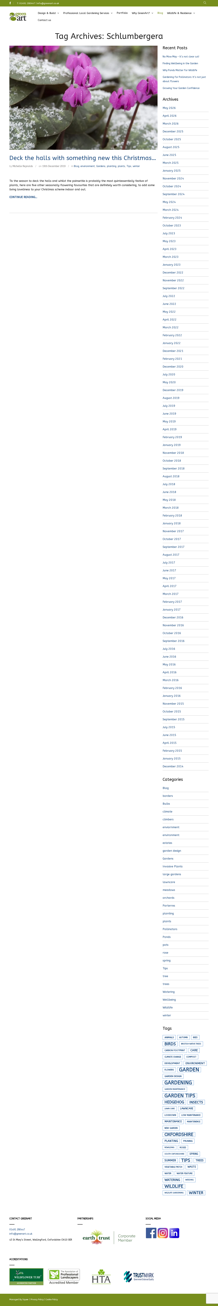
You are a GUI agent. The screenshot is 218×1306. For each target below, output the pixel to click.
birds (170, 1044)
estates (167, 843)
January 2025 (172, 170)
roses (183, 1147)
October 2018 (172, 460)
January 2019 (172, 445)
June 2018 (169, 492)
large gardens (172, 874)
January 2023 (172, 264)
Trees (200, 1160)
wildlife (174, 1186)
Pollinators (170, 929)
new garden (171, 1128)
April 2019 (170, 429)
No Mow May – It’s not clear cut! (181, 56)
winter (136, 166)
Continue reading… (23, 197)
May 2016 (169, 664)
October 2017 (172, 539)
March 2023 (171, 257)
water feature (184, 1173)
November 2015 (173, 703)
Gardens (100, 166)
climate (167, 811)
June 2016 (169, 656)
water (168, 1173)
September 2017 (174, 547)
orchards (168, 897)
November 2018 (173, 452)
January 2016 (172, 695)
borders (168, 796)
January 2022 (172, 343)
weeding (189, 1180)
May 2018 (169, 500)
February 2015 (172, 750)
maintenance (173, 1121)
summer (170, 1160)
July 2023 (169, 233)
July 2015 (169, 727)
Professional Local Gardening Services (86, 13)
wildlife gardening (174, 1193)
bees (195, 1037)
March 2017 (171, 594)
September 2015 (174, 719)
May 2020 (169, 382)
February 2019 (172, 437)
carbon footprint (175, 1050)
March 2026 (171, 123)
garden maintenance (175, 1089)
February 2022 (172, 335)
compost (191, 1057)
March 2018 (171, 507)
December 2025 (173, 131)
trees (166, 984)
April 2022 (170, 319)
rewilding (169, 1147)
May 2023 (169, 241)
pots (165, 944)
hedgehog (174, 1102)
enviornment (171, 827)
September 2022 (174, 288)
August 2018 (171, 476)
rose (165, 952)
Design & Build (47, 13)
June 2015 (169, 735)
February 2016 (172, 688)
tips (185, 1160)
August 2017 (171, 554)
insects (196, 1102)
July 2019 (169, 405)
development (172, 1063)
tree (165, 976)
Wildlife (168, 1007)
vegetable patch (173, 1167)
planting (111, 166)
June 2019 (169, 413)
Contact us (44, 20)
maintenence (193, 1121)
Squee (25, 1299)
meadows (169, 890)
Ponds (167, 937)
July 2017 (169, 562)
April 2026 (170, 115)
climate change (173, 1057)
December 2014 (173, 766)
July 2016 (169, 648)
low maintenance (190, 1115)
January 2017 (172, 609)
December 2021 (173, 351)
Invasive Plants (173, 866)
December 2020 (173, 366)
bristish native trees (191, 1044)
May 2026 (169, 108)
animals (169, 1037)
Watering (169, 991)
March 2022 (171, 327)
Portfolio (122, 12)
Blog (160, 12)
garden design (172, 850)
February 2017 (172, 601)
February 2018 (172, 515)
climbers (168, 819)
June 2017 (169, 570)
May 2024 (169, 202)
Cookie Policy (51, 1299)
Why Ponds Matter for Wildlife (180, 70)
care (194, 1050)
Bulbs (166, 803)
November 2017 (173, 531)
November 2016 (173, 625)
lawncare (169, 882)
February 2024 (172, 217)
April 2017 (170, 586)
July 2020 (169, 374)
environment (88, 166)
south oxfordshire (174, 1154)
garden (189, 1069)
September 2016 (174, 641)
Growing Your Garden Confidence (181, 88)
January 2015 (172, 758)
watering (172, 1180)
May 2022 (169, 311)
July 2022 (169, 296)
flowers (169, 1070)
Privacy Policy (37, 1299)
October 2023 (172, 225)
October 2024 (172, 186)
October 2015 (172, 711)
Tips (129, 166)
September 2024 (174, 194)
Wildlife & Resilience (179, 13)
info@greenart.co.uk (48, 3)
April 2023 (170, 249)
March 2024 (171, 209)
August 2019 (171, 398)
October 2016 (172, 633)
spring (166, 960)
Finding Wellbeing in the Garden (180, 63)
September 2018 (174, 468)
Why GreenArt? (141, 13)
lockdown (170, 1115)
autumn (183, 1037)
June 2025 (169, 155)
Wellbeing (169, 999)
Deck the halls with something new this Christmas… (82, 158)
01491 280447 (27, 3)
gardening (178, 1082)
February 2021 (172, 358)
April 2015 (170, 743)
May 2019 (169, 421)
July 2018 (169, 484)
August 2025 (171, 147)
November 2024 (173, 178)
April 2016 (170, 672)
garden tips (180, 1095)
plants (121, 166)
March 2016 (171, 680)
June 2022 (169, 304)
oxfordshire (179, 1134)
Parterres (169, 905)
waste (192, 1166)
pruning (188, 1141)
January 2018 (172, 523)
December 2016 (173, 617)
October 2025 (172, 139)
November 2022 (173, 280)
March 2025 (171, 162)
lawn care (170, 1108)
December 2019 (173, 390)
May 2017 (169, 578)
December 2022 (173, 272)
